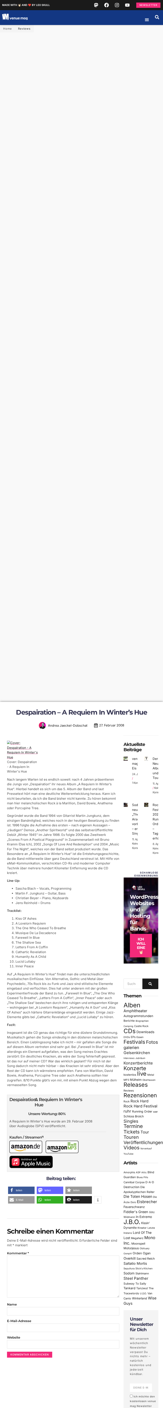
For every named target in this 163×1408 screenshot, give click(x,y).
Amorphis (129, 1172)
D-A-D (149, 1182)
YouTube (128, 1153)
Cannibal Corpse (134, 1182)
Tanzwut (142, 1288)
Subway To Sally (135, 1283)
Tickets (132, 1132)
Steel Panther (136, 1278)
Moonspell (138, 1243)
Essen (139, 1037)
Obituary (144, 1248)
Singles (131, 1121)
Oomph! (128, 1253)
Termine (133, 1126)
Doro (133, 1202)
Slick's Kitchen (144, 1268)
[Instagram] (117, 5)
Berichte (129, 1020)
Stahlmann (142, 1273)
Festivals (134, 1042)
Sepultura (129, 1268)
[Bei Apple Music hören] (32, 1167)
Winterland (139, 1298)
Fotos (152, 1042)
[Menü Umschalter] (147, 20)
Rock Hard (140, 1101)
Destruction (131, 1187)
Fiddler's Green (136, 1212)
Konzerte (135, 1068)
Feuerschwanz (134, 1207)
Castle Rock (141, 1026)
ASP (138, 1172)
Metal (150, 1074)
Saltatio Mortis (135, 1263)
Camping (128, 1026)
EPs (133, 1037)
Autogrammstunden (138, 1016)
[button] (157, 17)
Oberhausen (148, 1079)
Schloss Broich (134, 1116)
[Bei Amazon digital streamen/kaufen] (64, 1152)
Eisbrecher (147, 1201)
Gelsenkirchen (137, 1052)
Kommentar (18, 1253)
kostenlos (130, 1074)
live (141, 1073)
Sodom (129, 1273)
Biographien (142, 1021)
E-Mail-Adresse (19, 1321)
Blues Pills (142, 1177)
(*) (43, 1136)
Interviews (129, 1058)
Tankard (129, 1288)
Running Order (142, 1111)
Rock (127, 1101)
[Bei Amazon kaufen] (27, 1152)
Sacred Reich (145, 1258)
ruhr (127, 1111)
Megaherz (137, 1238)
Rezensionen (140, 1095)
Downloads (145, 1032)
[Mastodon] (96, 5)
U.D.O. (143, 1293)
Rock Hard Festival (140, 1106)
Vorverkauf (146, 1148)
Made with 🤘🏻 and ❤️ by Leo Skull (26, 5)
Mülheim (136, 1079)
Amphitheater (135, 1011)
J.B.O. (132, 1222)
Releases (136, 1084)
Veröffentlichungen (143, 1142)
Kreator (142, 1227)
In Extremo (144, 1217)
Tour (145, 1132)
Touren (131, 1137)
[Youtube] (127, 5)
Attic (144, 1172)
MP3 (126, 1079)
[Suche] (150, 984)
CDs (130, 1031)
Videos (131, 1148)
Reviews (24, 28)
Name (12, 1304)
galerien (131, 1047)
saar (155, 1111)
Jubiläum (140, 1058)
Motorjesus (131, 1248)
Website (13, 1337)
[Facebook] (106, 5)
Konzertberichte (138, 1063)
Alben (132, 1005)
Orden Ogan (142, 1253)
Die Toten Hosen (138, 1196)
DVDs (127, 1037)
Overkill (130, 1258)
